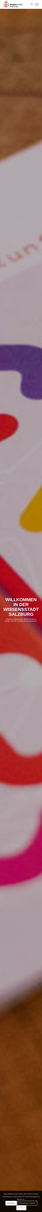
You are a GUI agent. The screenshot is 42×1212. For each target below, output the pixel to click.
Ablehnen (21, 1208)
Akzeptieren (11, 1203)
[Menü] (36, 4)
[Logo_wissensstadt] (17, 4)
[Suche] (30, 4)
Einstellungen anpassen (27, 1203)
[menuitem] (30, 4)
